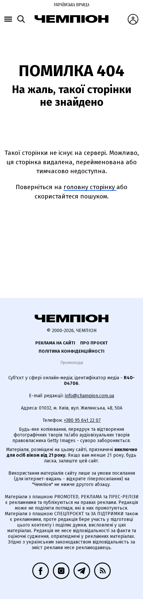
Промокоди (71, 362)
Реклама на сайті (55, 342)
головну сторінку (90, 187)
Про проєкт (94, 342)
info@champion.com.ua (89, 396)
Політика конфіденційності (71, 351)
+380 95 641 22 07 (82, 420)
